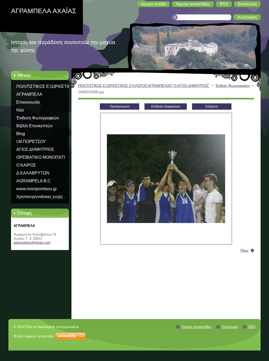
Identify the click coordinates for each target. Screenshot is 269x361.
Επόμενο (211, 106)
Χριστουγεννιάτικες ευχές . (40, 196)
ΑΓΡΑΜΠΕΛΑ (29, 94)
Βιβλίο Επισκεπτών (34, 126)
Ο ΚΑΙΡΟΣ (26, 165)
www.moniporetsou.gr (36, 189)
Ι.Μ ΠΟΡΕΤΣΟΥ (31, 141)
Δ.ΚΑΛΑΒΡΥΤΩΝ (32, 173)
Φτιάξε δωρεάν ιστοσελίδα (34, 336)
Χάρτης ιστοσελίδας (196, 327)
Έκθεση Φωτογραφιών (37, 118)
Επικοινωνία (28, 102)
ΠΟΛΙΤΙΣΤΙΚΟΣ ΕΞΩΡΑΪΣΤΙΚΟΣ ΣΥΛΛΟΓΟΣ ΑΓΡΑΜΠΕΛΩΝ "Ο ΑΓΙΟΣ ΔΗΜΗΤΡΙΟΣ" (46, 87)
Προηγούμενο (120, 106)
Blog (20, 133)
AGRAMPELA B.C (33, 181)
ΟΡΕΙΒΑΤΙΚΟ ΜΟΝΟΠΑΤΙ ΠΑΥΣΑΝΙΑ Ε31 (40, 158)
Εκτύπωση (230, 327)
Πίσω (244, 250)
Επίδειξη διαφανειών (165, 106)
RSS (251, 327)
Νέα (20, 110)
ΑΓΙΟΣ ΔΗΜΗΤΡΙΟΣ (35, 149)
